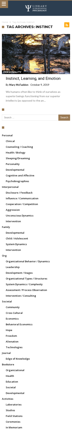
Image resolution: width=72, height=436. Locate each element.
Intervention (13, 221)
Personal (7, 135)
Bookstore (8, 364)
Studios (10, 410)
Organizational (15, 370)
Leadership (13, 267)
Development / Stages (19, 273)
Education (12, 381)
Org (4, 255)
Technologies (14, 347)
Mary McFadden (18, 84)
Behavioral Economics (19, 324)
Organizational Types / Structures (26, 278)
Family (6, 227)
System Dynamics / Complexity (24, 284)
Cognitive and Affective (20, 175)
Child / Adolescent (17, 238)
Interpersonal (10, 187)
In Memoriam (14, 427)
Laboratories (14, 404)
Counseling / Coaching (19, 147)
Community (13, 307)
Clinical (10, 141)
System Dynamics (16, 244)
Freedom (11, 335)
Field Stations (14, 416)
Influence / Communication (22, 198)
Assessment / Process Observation (26, 290)
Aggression (13, 210)
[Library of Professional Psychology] (36, 4)
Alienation (12, 341)
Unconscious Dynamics (19, 215)
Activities (7, 398)
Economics (12, 318)
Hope (9, 330)
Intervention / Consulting (21, 295)
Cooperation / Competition (22, 204)
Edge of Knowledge (18, 358)
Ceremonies (13, 421)
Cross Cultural (14, 313)
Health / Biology (15, 152)
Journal (6, 353)
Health (10, 376)
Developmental (15, 169)
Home (5, 22)
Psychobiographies (17, 181)
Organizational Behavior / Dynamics (28, 261)
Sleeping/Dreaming (18, 158)
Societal (7, 301)
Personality (12, 72)
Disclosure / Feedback (19, 192)
